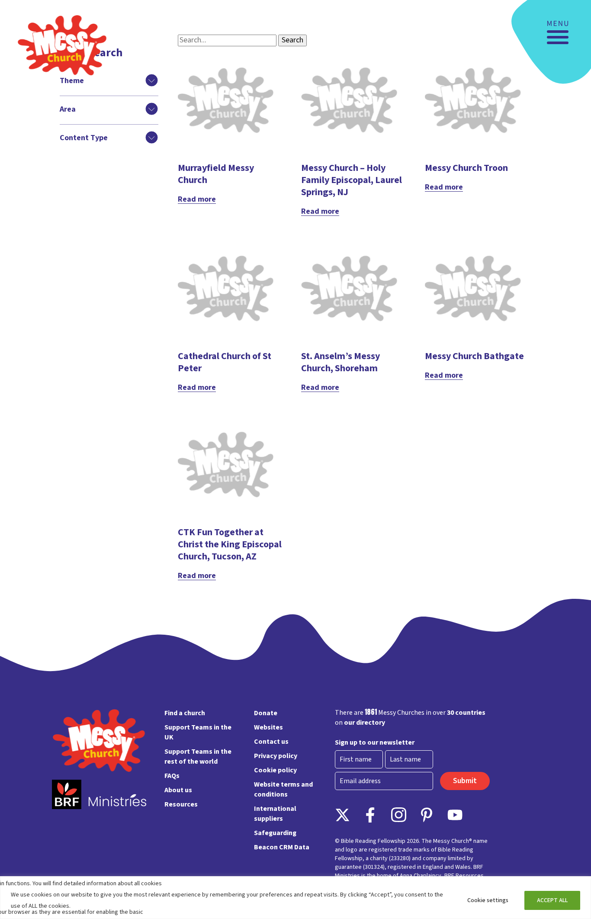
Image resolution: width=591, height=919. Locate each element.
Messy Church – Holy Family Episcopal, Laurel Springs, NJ (351, 180)
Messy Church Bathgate (474, 356)
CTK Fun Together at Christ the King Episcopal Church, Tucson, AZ (230, 544)
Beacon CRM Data (281, 847)
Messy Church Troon (466, 168)
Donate (265, 713)
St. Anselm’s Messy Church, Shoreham (340, 362)
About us (178, 790)
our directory (364, 722)
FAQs (172, 776)
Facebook (370, 815)
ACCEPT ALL (552, 900)
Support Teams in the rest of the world (197, 756)
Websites (268, 727)
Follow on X (342, 815)
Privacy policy (275, 756)
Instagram (398, 815)
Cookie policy (275, 770)
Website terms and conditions (283, 789)
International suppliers (275, 813)
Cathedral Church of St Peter (224, 362)
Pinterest (426, 815)
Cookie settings (487, 900)
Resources (181, 804)
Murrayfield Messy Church (216, 174)
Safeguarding (275, 833)
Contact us (271, 741)
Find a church (184, 713)
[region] (295, 897)
